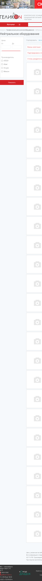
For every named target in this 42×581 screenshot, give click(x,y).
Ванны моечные (34, 47)
